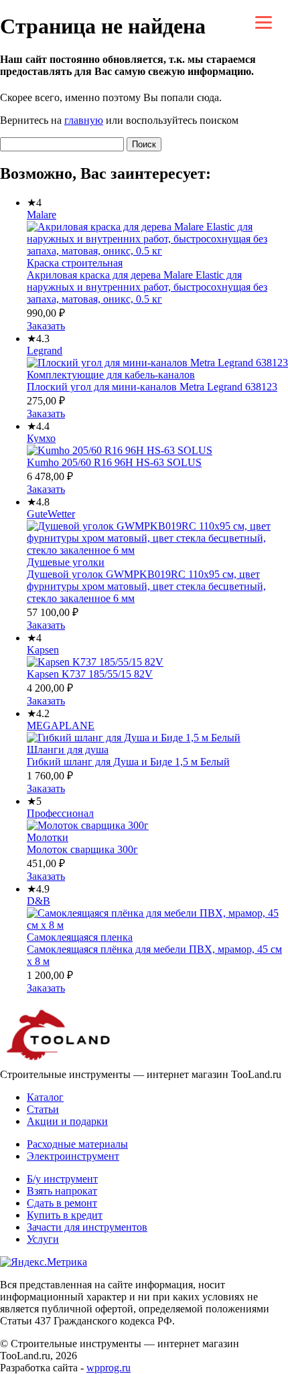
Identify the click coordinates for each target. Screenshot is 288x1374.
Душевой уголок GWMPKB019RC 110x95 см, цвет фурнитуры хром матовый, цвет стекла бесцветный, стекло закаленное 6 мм (146, 586)
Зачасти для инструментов (87, 1227)
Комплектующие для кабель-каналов (111, 374)
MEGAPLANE (60, 725)
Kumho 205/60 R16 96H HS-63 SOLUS (114, 462)
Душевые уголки (65, 562)
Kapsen (43, 650)
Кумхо (41, 438)
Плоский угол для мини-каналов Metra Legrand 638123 (152, 386)
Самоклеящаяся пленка (80, 937)
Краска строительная (75, 263)
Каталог (45, 1097)
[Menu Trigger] (263, 21)
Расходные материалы (77, 1144)
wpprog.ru (108, 1367)
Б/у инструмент (62, 1179)
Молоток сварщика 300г (82, 849)
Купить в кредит (64, 1215)
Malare (41, 214)
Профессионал (60, 813)
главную (83, 120)
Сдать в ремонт (62, 1203)
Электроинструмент (73, 1156)
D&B (38, 901)
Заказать (46, 325)
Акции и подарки (67, 1121)
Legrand (44, 350)
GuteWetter (51, 514)
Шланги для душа (68, 749)
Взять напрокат (62, 1191)
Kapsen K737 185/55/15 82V (90, 674)
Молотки (47, 837)
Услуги (43, 1239)
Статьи (43, 1109)
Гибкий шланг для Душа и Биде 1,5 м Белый (128, 761)
